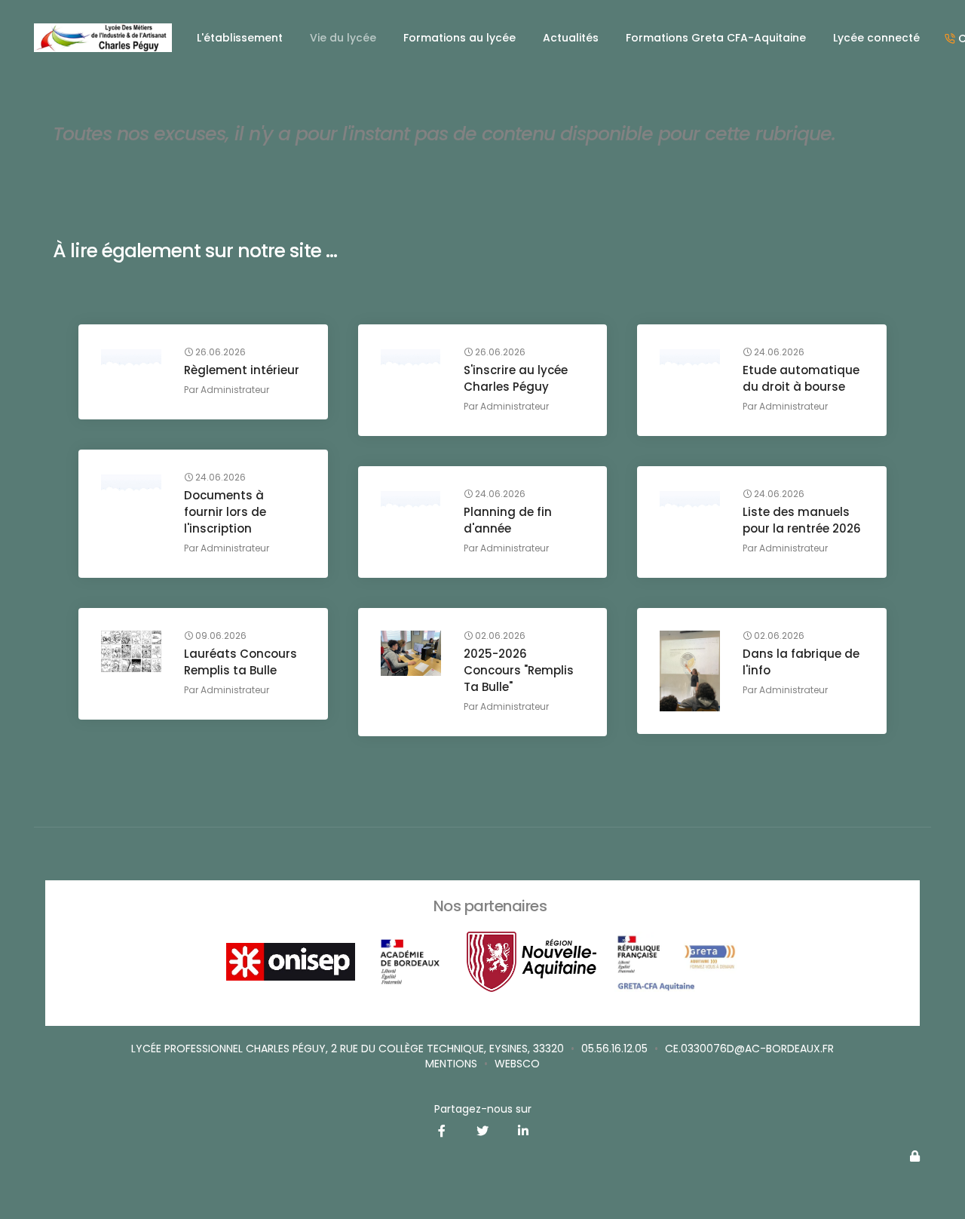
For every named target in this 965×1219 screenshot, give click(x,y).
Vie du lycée (343, 37)
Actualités (571, 37)
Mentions (451, 1063)
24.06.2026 (778, 352)
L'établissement (240, 37)
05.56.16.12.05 (614, 1048)
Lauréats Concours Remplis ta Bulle (240, 662)
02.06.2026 (499, 636)
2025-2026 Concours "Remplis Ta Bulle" (519, 670)
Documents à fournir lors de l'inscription (225, 511)
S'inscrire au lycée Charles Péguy (516, 378)
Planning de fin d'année (508, 520)
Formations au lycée (459, 37)
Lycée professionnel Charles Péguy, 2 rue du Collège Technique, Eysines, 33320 (347, 1048)
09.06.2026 (220, 636)
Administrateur (235, 389)
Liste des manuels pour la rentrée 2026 (802, 520)
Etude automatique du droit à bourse (801, 378)
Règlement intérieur (241, 370)
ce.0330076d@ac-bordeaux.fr (749, 1048)
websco (517, 1063)
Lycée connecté (876, 37)
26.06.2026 (219, 352)
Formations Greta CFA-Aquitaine (716, 37)
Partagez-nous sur (483, 1108)
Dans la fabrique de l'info (801, 662)
